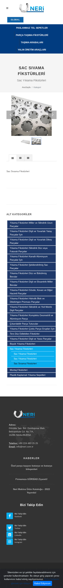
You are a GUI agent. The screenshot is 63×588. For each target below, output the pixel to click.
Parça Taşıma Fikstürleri (32, 35)
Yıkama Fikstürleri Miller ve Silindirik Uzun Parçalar (31, 224)
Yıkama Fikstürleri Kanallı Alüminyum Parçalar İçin (29, 258)
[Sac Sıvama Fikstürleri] (31, 115)
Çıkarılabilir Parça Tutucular (24, 323)
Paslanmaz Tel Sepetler (32, 28)
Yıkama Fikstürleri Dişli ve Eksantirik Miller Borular (31, 283)
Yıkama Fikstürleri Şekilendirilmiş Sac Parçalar (29, 266)
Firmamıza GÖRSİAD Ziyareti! (31, 479)
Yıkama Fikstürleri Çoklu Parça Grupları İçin (32, 328)
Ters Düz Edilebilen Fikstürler (25, 333)
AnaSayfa (26, 87)
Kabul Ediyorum (42, 583)
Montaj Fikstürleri (18, 370)
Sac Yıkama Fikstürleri (21, 348)
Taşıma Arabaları (32, 42)
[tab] (13, 157)
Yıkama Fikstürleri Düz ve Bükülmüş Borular (28, 275)
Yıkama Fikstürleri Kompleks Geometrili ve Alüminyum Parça (31, 317)
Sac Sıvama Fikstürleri (25, 363)
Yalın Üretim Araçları (32, 49)
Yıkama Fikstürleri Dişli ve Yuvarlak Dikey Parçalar (31, 241)
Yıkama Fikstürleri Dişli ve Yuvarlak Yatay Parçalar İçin (31, 233)
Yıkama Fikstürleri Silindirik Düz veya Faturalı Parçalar (28, 250)
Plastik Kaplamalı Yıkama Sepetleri (27, 375)
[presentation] (13, 158)
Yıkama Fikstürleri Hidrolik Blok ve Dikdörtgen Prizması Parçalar (27, 300)
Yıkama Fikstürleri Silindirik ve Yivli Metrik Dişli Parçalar (31, 309)
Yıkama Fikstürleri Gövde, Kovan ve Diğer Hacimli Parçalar (31, 292)
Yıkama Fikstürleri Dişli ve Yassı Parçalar (31, 338)
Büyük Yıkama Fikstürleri (22, 343)
